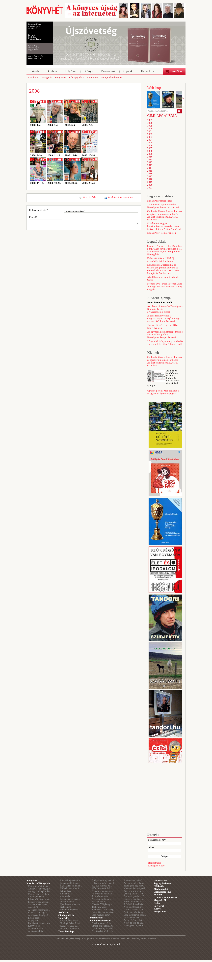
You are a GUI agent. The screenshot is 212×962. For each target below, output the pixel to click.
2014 (150, 168)
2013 (150, 165)
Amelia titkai (66, 893)
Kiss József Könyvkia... (39, 883)
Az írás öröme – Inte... (134, 920)
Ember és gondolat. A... (103, 926)
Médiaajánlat (161, 889)
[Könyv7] (44, 13)
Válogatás (63, 918)
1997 (150, 120)
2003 (150, 137)
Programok (160, 911)
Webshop (154, 87)
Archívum (63, 912)
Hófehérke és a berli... (70, 888)
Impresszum (160, 880)
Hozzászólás (89, 197)
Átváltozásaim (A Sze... (103, 923)
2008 (150, 151)
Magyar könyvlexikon (38, 894)
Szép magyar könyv (101, 915)
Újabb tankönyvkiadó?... (103, 928)
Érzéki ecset (33, 918)
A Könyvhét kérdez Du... (103, 931)
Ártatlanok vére (35, 928)
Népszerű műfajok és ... (103, 899)
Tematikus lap (66, 931)
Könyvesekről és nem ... (135, 891)
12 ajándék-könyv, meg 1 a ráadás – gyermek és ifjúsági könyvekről (165, 342)
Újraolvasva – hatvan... (71, 904)
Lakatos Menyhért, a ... (134, 909)
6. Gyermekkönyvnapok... (104, 883)
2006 (150, 145)
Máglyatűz (33, 920)
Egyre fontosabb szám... (135, 901)
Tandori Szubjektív (69, 909)
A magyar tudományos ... (103, 891)
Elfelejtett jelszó (156, 865)
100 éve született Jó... (102, 885)
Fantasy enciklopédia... (39, 902)
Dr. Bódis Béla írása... (70, 928)
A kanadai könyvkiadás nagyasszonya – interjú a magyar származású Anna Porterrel (164, 318)
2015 (150, 170)
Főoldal (158, 894)
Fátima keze (65, 891)
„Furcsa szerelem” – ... (134, 917)
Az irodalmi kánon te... (103, 893)
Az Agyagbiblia (35, 931)
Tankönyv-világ (99, 907)
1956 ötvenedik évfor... (103, 888)
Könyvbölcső (34, 926)
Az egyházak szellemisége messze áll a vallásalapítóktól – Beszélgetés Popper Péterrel (165, 334)
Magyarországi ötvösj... (39, 886)
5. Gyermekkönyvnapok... (104, 880)
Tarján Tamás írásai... (70, 926)
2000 (150, 128)
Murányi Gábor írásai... (71, 923)
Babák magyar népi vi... (71, 899)
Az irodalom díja (100, 896)
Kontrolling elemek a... (71, 880)
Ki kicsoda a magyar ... (39, 912)
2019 (150, 182)
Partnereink (96, 917)
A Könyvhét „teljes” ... (134, 880)
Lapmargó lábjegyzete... (71, 883)
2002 (150, 134)
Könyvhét (31, 880)
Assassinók (33, 907)
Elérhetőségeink (162, 891)
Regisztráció (154, 862)
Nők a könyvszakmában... (104, 912)
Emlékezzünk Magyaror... (40, 923)
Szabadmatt (65, 907)
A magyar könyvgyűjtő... (40, 888)
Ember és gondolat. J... (134, 899)
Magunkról (160, 900)
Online (157, 903)
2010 (150, 156)
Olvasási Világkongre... (103, 904)
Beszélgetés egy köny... (134, 885)
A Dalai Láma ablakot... (135, 904)
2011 (149, 159)
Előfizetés (159, 886)
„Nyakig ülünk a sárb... (134, 893)
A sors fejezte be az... (134, 923)
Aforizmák (65, 896)
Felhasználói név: (157, 839)
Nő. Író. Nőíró (99, 901)
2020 (150, 184)
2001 (150, 131)
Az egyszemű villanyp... (135, 883)
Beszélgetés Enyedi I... (134, 925)
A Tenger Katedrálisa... (39, 910)
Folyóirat (159, 906)
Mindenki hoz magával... (135, 888)
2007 (150, 148)
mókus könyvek (67, 901)
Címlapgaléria (66, 915)
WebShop (177, 71)
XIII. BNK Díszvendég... (103, 909)
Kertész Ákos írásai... (70, 920)
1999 (150, 125)
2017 (150, 176)
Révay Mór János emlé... (39, 899)
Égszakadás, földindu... (71, 885)
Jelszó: (151, 847)
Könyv (157, 908)
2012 (150, 162)
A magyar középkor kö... (40, 891)
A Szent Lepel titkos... (38, 904)
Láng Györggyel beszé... (135, 915)
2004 (150, 139)
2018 (150, 179)
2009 (150, 154)
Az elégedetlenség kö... (39, 915)
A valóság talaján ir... (133, 907)
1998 (150, 123)
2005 (150, 142)
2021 (150, 187)
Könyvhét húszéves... (101, 920)
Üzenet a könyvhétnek (166, 897)
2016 (150, 173)
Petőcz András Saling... (134, 912)
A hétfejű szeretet (36, 896)
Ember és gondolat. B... (135, 896)
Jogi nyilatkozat (162, 883)
